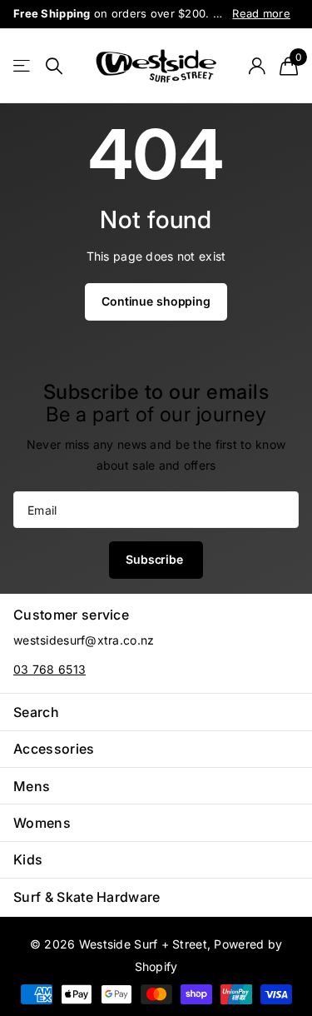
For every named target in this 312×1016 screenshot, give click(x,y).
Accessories (54, 748)
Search (36, 712)
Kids (27, 859)
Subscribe (156, 559)
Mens (31, 786)
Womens (42, 822)
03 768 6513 (49, 669)
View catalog (22, 66)
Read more (261, 13)
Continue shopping (156, 301)
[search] (54, 66)
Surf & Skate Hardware (87, 897)
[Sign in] (256, 66)
